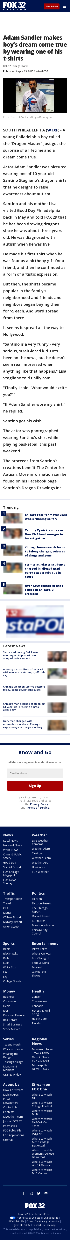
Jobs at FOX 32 (12, 1121)
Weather (39, 835)
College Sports (12, 981)
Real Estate (10, 1020)
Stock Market (11, 1029)
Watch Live (52, 6)
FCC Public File (12, 1130)
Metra (7, 912)
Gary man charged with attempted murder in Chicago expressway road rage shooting (22, 724)
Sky (5, 976)
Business (8, 996)
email (46, 1193)
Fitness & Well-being (41, 1012)
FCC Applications (13, 1135)
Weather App (40, 862)
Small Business (12, 1024)
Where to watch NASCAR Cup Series (42, 1122)
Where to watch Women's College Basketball (43, 1153)
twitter (39, 1193)
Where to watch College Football (42, 1104)
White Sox (9, 967)
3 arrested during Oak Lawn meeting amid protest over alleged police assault (20, 655)
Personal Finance (14, 1015)
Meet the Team (13, 1116)
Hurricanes (38, 867)
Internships (10, 1126)
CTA (5, 908)
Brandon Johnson (43, 925)
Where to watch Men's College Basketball (42, 1142)
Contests (8, 1112)
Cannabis (37, 1006)
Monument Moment (10, 1068)
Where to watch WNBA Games (42, 1163)
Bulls (6, 958)
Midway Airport (12, 922)
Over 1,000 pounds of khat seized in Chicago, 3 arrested (44, 590)
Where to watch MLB (42, 1112)
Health (38, 991)
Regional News (39, 1041)
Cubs (6, 963)
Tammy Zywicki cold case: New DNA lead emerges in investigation (44, 534)
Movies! (37, 967)
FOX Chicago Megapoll (11, 873)
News (25, 66)
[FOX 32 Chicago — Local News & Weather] (14, 6)
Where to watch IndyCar (42, 1132)
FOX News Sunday (9, 881)
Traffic (9, 893)
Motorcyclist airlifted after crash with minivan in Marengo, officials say (24, 672)
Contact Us (10, 1107)
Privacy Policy (39, 804)
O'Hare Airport (12, 917)
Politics (38, 893)
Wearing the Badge (10, 1055)
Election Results (42, 903)
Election (37, 899)
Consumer (9, 1001)
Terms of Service (37, 807)
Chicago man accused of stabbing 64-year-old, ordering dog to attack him (24, 706)
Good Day (9, 862)
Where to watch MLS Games (42, 1171)
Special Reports (13, 867)
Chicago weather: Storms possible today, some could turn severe (24, 688)
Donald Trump (41, 916)
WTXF (52, 130)
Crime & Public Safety (12, 856)
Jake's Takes (39, 949)
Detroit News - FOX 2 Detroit (41, 1058)
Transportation (12, 899)
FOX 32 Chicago (11, 66)
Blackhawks (10, 953)
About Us (11, 1084)
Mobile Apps (11, 1094)
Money (9, 991)
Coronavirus (39, 1001)
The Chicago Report (40, 909)
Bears (6, 949)
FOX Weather (40, 872)
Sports (9, 943)
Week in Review (13, 1049)
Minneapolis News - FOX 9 (40, 1067)
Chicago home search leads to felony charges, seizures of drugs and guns (45, 551)
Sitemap (8, 1140)
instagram (31, 1193)
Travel (7, 903)
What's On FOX (41, 953)
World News (10, 850)
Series (8, 1039)
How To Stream (13, 1090)
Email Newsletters (10, 1100)
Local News (10, 840)
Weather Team (41, 858)
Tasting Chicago (13, 1062)
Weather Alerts (41, 848)
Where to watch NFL (42, 1096)
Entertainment (45, 943)
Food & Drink (40, 963)
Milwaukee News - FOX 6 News (42, 1050)
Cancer (36, 996)
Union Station (11, 926)
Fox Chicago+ (40, 958)
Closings (37, 853)
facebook (24, 1193)
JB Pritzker (38, 921)
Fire (5, 972)
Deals (6, 1006)
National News (12, 845)
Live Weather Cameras (40, 842)
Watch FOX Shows (39, 973)
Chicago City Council (39, 931)
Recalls (36, 1023)
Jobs (6, 1010)
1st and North (12, 1044)
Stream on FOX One (41, 1086)
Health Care (39, 1018)
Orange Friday (12, 1074)
